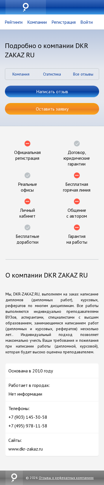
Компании (37, 22)
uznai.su (25, 7)
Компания (20, 74)
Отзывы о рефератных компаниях (66, 477)
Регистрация (63, 22)
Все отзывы (83, 74)
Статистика (52, 74)
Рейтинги (14, 22)
